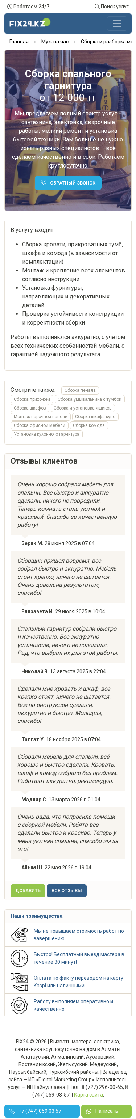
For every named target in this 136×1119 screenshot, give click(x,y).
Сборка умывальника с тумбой (89, 399)
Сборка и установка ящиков (83, 408)
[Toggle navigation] (117, 23)
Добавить (28, 890)
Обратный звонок (72, 183)
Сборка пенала (80, 390)
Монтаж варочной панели (40, 416)
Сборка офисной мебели (39, 425)
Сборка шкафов (30, 408)
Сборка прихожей (32, 399)
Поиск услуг (114, 6)
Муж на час (55, 41)
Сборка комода (89, 425)
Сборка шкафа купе (95, 416)
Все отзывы (66, 890)
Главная (19, 41)
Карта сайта (88, 1095)
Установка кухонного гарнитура (46, 434)
